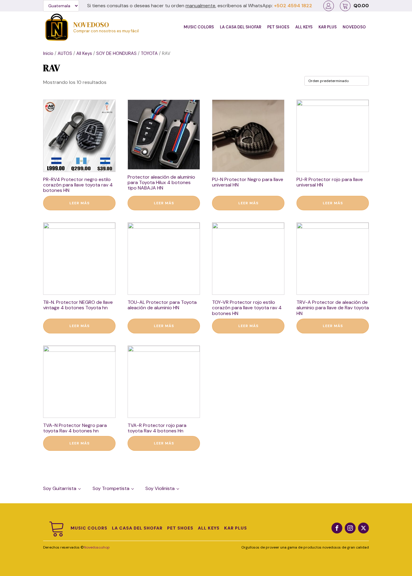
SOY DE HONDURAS (116, 53)
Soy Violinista (160, 488)
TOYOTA (149, 53)
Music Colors (199, 27)
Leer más (79, 203)
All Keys (303, 27)
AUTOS (65, 53)
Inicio (48, 53)
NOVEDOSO (91, 25)
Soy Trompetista (111, 488)
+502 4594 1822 (293, 5)
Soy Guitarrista (59, 488)
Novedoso (354, 27)
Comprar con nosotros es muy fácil (106, 31)
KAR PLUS (328, 27)
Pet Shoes (278, 27)
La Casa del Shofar (240, 27)
